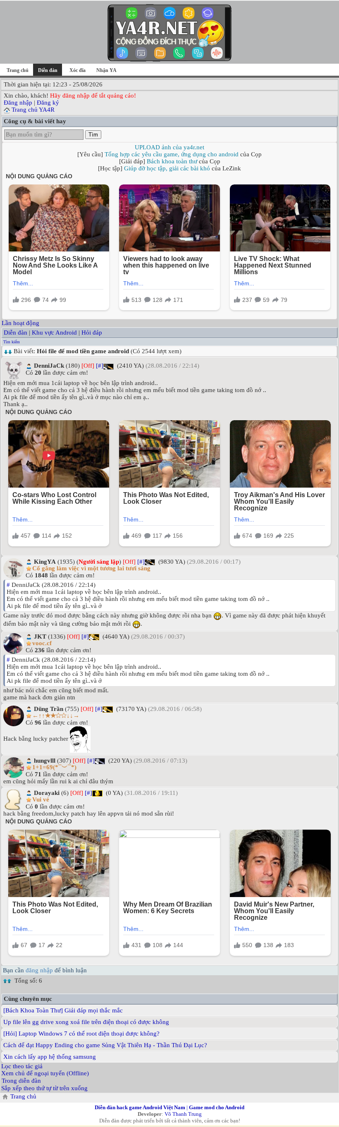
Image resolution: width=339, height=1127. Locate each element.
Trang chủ (18, 70)
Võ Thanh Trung (183, 1114)
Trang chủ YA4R (33, 109)
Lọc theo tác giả (22, 1066)
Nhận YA (106, 70)
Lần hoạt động (20, 323)
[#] (99, 365)
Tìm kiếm (11, 342)
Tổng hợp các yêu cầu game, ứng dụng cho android (172, 154)
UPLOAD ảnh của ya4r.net (169, 147)
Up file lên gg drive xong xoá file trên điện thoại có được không (86, 1022)
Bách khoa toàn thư (172, 161)
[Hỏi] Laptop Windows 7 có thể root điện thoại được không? (81, 1033)
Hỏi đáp (91, 332)
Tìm (93, 135)
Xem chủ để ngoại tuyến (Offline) (45, 1073)
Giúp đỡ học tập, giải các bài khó (167, 168)
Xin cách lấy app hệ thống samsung (49, 1056)
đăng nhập (39, 970)
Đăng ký (48, 102)
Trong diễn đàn (21, 1080)
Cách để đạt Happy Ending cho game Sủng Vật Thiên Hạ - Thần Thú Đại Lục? (105, 1045)
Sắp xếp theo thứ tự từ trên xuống (44, 1088)
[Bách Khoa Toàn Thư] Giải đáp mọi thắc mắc (63, 1010)
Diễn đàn (15, 332)
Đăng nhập (18, 102)
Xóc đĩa (77, 70)
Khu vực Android (54, 332)
